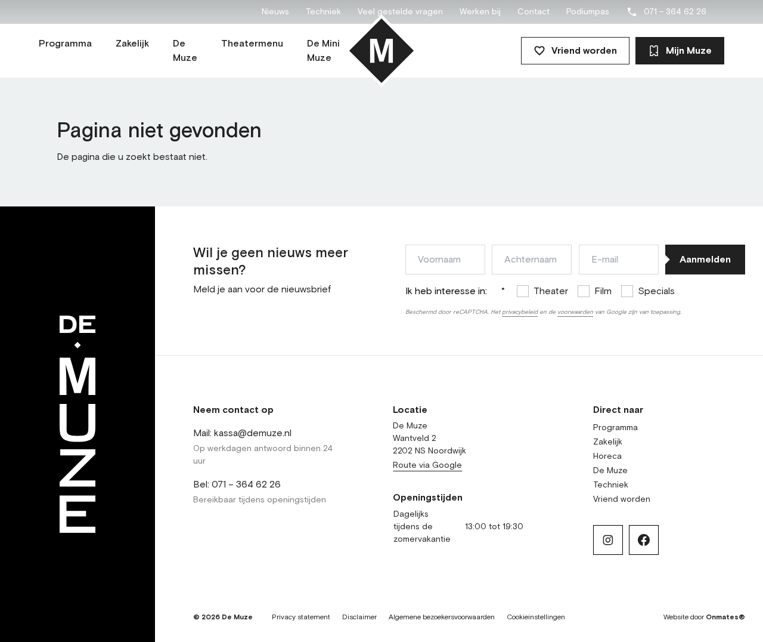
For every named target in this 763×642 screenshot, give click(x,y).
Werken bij (480, 12)
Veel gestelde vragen (400, 12)
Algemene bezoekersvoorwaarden (442, 617)
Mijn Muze (689, 50)
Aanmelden (705, 259)
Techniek (323, 12)
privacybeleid (520, 312)
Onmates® (725, 617)
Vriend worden (584, 50)
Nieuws (275, 12)
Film (603, 291)
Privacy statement (301, 617)
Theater (551, 291)
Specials (656, 291)
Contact (533, 12)
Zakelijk (607, 442)
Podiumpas (587, 12)
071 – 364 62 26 (675, 12)
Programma (615, 428)
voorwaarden (575, 312)
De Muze (610, 471)
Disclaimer (359, 617)
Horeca (607, 456)
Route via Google (427, 465)
